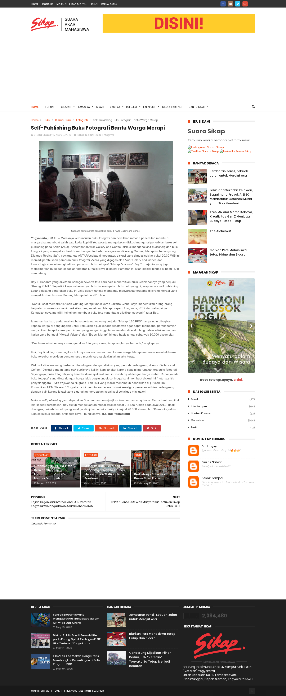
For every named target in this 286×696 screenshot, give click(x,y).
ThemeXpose (69, 690)
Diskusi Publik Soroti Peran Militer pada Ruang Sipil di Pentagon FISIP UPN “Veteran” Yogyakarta (77, 639)
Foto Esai (91, 455)
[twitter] (237, 3)
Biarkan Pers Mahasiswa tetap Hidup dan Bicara (228, 252)
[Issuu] (252, 2)
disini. (238, 380)
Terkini (49, 107)
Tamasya (83, 107)
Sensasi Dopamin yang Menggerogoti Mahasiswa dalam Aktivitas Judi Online (76, 619)
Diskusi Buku (63, 120)
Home (35, 4)
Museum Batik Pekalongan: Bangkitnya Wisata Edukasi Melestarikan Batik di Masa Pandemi (104, 472)
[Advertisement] (143, 70)
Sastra (115, 107)
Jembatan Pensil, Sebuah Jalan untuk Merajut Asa (229, 173)
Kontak (47, 4)
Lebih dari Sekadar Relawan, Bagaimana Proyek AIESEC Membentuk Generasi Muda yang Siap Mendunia (231, 196)
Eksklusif (149, 107)
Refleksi (131, 107)
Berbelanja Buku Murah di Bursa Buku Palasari (153, 476)
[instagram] (230, 3)
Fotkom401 (42, 455)
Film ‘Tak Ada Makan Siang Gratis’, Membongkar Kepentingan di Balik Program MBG (76, 660)
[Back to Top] (252, 691)
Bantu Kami (197, 107)
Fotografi (82, 120)
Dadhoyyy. (209, 446)
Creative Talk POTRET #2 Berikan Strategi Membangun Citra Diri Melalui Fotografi (53, 472)
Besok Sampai (212, 478)
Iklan (94, 4)
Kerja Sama (109, 4)
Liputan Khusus (201, 413)
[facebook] (223, 3)
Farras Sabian (212, 462)
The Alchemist (220, 231)
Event (194, 399)
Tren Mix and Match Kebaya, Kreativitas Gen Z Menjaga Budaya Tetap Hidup (231, 216)
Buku (47, 120)
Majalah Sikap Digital (72, 4)
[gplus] (245, 3)
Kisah (100, 107)
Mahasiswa (198, 420)
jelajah (66, 107)
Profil (194, 427)
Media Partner (172, 107)
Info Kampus (199, 406)
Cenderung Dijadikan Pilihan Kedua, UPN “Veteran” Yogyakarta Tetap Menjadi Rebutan (150, 659)
